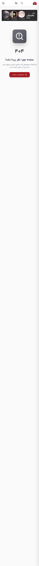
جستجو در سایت (18, 75)
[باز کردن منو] (3, 3)
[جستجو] (22, 3)
